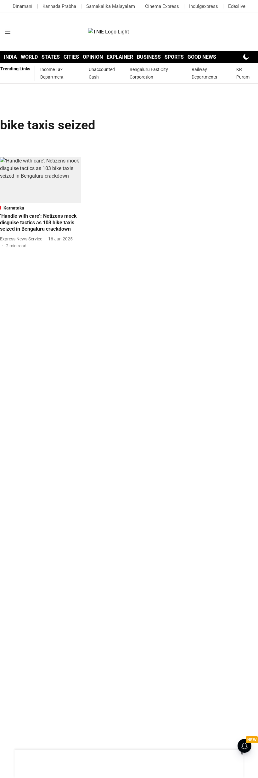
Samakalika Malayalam (110, 6)
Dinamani (22, 6)
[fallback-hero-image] (40, 180)
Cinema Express (162, 6)
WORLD (29, 57)
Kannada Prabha (59, 6)
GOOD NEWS (202, 57)
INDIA (10, 57)
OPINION (93, 57)
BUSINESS (149, 57)
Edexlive (236, 6)
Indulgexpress (203, 6)
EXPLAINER (120, 57)
